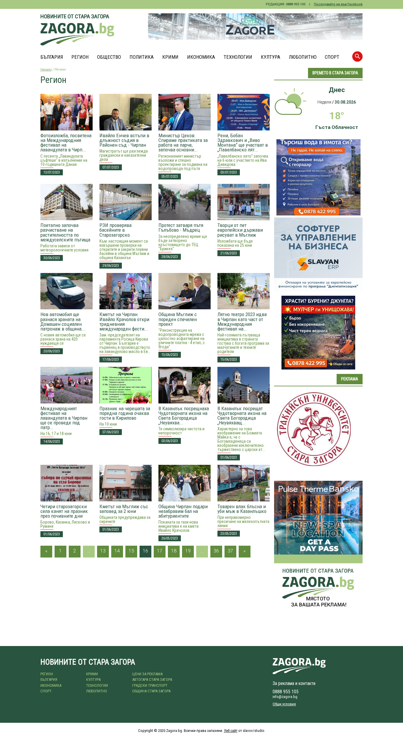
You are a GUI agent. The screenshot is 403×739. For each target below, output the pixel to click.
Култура (270, 57)
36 (216, 551)
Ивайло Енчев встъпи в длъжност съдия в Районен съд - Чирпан (124, 140)
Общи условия (284, 704)
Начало (46, 69)
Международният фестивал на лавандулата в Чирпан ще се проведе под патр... (63, 418)
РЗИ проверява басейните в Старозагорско (115, 230)
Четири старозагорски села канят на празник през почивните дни (64, 511)
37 (230, 551)
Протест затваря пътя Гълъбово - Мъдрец (180, 227)
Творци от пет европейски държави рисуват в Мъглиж (240, 230)
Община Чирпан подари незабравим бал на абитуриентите (183, 511)
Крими (170, 57)
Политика (142, 57)
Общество (109, 57)
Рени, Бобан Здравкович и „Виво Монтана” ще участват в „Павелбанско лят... (242, 143)
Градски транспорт (150, 685)
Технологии (238, 57)
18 (173, 551)
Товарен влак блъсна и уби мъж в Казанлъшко (241, 508)
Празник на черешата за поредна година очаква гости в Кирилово (124, 413)
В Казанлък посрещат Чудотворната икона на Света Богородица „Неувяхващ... (241, 416)
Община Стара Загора (151, 691)
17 (159, 551)
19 (188, 551)
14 (117, 551)
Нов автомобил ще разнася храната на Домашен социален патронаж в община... (62, 321)
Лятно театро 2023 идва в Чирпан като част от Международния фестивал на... (242, 321)
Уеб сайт (230, 730)
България (51, 57)
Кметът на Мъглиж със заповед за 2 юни (123, 508)
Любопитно (303, 57)
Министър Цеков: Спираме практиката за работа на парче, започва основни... (183, 143)
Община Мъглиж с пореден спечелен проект (177, 319)
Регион (80, 57)
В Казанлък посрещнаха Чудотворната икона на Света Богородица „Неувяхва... (183, 416)
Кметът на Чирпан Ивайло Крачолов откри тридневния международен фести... (124, 321)
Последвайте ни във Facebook (338, 4)
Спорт (332, 57)
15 (131, 551)
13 (103, 551)
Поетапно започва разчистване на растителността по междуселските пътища (65, 232)
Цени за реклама (147, 674)
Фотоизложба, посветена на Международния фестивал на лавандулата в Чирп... (65, 143)
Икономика (201, 57)
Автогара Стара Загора (152, 679)
